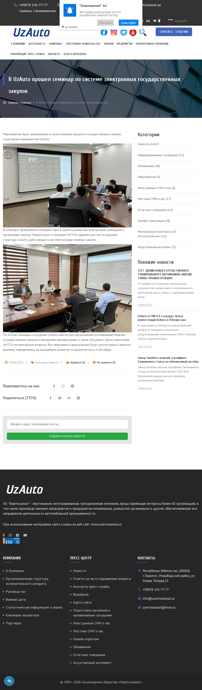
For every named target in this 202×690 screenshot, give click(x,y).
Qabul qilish (128, 23)
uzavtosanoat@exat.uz (159, 607)
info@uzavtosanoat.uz (144, 5)
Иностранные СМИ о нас (156, 188)
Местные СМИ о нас (154, 199)
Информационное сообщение (161, 155)
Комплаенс (55, 43)
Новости (54, 362)
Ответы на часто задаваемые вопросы (102, 579)
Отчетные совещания (155, 210)
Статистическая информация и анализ (34, 607)
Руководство (16, 591)
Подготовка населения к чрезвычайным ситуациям (92, 612)
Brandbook (81, 594)
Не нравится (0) (104, 362)
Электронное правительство (83, 43)
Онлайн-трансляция (154, 221)
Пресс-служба (36, 54)
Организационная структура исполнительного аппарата (27, 581)
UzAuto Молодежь (75, 54)
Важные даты (16, 599)
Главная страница (19, 102)
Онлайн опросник (86, 639)
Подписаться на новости (67, 436)
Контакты (54, 54)
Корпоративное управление (152, 43)
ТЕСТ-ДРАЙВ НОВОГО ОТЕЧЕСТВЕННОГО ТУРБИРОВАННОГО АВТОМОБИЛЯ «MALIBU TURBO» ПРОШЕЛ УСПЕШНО (165, 274)
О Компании (18, 43)
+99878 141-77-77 (33, 5)
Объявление (149, 166)
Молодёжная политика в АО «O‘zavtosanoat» (157, 234)
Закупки (108, 43)
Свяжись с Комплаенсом (37, 11)
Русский (181, 21)
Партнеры (13, 623)
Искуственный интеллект (157, 247)
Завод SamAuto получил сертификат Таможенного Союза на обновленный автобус (168, 359)
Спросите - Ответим (174, 32)
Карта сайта (82, 602)
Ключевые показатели (22, 615)
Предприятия (124, 43)
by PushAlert (71, 26)
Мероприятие (149, 177)
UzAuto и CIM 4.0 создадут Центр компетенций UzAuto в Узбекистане (162, 318)
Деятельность (37, 43)
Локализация (18, 54)
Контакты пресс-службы (91, 586)
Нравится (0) (75, 362)
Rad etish (105, 23)
